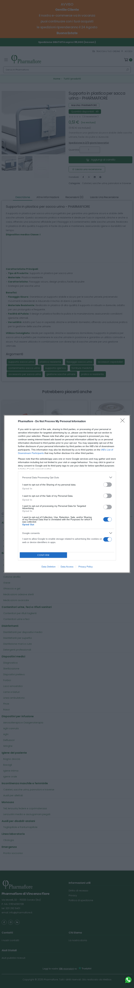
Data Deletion (49, 566)
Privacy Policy (85, 566)
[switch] (107, 484)
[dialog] (67, 494)
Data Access (67, 566)
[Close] (123, 421)
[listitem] (67, 477)
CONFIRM (43, 555)
